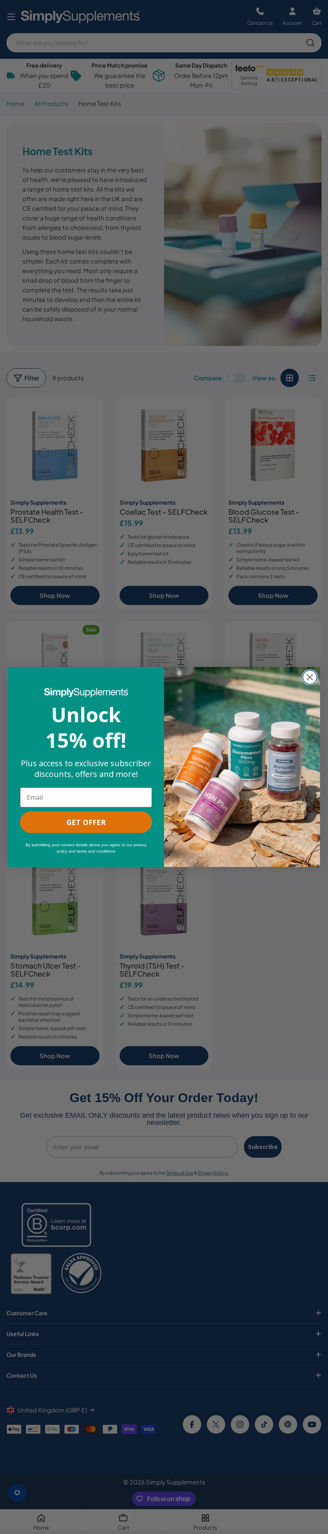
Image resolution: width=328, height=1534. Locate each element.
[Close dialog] (310, 677)
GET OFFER (86, 822)
